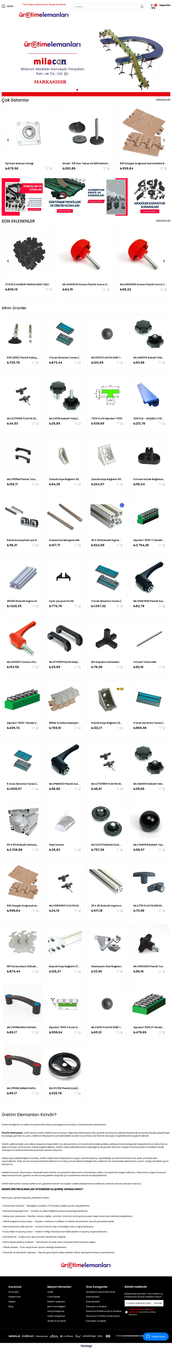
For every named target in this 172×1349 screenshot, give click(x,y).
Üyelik (50, 1292)
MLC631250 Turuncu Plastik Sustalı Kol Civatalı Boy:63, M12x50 (23, 662)
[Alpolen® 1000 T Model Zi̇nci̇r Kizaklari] (23, 699)
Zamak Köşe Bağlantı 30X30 (65, 479)
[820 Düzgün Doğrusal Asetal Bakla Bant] (143, 132)
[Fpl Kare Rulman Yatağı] (28, 132)
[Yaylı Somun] (65, 821)
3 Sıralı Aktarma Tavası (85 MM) (65, 357)
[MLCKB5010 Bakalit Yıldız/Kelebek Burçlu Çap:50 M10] (149, 334)
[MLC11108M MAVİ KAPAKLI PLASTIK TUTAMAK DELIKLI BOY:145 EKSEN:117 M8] (23, 1004)
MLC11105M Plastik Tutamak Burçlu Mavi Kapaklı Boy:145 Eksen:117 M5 (23, 479)
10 (97, 90)
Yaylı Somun (56, 844)
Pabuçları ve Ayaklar (96, 1306)
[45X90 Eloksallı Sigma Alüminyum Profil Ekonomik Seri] (23, 577)
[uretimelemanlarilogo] (86, 1265)
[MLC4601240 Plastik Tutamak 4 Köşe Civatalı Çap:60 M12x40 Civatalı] (149, 943)
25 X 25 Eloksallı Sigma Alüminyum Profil (107, 905)
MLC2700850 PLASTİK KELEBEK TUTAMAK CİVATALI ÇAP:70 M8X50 (107, 784)
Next (165, 61)
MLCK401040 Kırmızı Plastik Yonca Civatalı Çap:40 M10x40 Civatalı (85, 284)
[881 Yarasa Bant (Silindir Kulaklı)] (23, 943)
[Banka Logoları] (60, 1336)
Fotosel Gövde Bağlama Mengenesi (149, 479)
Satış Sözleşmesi (56, 1311)
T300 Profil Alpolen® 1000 (106, 418)
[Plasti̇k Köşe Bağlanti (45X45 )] (107, 699)
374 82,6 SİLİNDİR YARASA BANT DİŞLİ (27, 284)
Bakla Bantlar (93, 1301)
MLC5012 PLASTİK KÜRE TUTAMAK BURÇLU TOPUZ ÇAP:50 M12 (107, 357)
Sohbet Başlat (158, 1336)
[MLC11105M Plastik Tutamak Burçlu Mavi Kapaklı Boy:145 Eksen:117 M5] (23, 456)
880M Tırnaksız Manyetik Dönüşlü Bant (65, 723)
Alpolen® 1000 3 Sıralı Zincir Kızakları (65, 1027)
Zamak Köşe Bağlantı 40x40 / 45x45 (107, 479)
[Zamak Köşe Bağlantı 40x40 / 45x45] (107, 456)
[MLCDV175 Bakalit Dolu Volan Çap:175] (107, 821)
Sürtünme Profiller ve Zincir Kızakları (103, 1311)
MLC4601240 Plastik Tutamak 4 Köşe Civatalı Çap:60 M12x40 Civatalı (149, 966)
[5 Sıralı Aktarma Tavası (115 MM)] (23, 760)
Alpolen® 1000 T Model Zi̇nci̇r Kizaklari (23, 723)
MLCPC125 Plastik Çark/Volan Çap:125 (65, 1088)
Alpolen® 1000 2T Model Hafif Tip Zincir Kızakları (149, 1027)
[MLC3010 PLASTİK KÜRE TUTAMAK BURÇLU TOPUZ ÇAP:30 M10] (107, 1004)
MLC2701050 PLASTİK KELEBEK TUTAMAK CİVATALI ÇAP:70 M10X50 (23, 418)
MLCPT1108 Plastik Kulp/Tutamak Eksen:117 (65, 662)
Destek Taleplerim (56, 1301)
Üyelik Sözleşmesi (56, 1316)
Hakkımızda (15, 1296)
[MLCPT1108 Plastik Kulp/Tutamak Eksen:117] (65, 638)
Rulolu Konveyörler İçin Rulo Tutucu (23, 540)
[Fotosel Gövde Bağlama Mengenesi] (149, 456)
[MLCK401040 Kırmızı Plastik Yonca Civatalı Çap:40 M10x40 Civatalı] (86, 253)
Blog (11, 1306)
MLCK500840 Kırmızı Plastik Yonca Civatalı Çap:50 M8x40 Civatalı (143, 284)
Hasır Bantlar (92, 1296)
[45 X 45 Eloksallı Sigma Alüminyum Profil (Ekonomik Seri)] (107, 517)
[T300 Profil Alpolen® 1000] (107, 395)
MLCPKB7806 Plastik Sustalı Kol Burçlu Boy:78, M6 (149, 601)
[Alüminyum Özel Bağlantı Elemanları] (107, 943)
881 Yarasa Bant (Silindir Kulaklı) (23, 966)
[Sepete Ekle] (50, 168)
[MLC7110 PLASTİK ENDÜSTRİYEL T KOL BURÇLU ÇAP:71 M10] (149, 882)
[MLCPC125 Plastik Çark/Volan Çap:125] (65, 1065)
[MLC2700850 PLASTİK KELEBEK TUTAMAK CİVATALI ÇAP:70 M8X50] (107, 760)
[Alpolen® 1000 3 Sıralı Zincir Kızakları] (65, 1004)
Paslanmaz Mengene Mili (64, 540)
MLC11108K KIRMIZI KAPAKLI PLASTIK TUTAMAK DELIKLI (23, 1088)
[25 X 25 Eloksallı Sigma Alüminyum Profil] (107, 882)
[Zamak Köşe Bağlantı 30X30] (65, 456)
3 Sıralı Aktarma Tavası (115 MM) (107, 601)
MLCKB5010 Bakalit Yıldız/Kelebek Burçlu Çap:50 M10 (149, 357)
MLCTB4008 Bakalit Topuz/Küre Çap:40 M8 (149, 844)
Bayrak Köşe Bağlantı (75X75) (65, 966)
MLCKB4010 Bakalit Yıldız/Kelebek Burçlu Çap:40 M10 (149, 784)
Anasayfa (14, 1292)
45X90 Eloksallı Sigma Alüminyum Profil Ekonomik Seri (23, 601)
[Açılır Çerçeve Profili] (65, 577)
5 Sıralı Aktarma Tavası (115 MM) (23, 784)
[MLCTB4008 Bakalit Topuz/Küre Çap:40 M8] (149, 821)
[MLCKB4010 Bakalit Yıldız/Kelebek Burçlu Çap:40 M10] (149, 760)
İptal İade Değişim (56, 1306)
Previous (7, 61)
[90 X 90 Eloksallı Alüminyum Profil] (23, 821)
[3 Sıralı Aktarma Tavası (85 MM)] (65, 334)
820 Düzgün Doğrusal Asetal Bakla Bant (143, 163)
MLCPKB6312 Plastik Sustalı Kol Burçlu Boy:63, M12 (65, 784)
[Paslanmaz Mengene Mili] (65, 517)
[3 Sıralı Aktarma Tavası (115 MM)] (107, 577)
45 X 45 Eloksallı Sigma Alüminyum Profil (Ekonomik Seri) (107, 540)
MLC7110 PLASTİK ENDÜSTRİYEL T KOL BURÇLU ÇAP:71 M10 (149, 905)
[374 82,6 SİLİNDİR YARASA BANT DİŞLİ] (28, 253)
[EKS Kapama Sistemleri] (107, 638)
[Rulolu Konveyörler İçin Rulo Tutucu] (23, 517)
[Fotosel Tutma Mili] (149, 638)
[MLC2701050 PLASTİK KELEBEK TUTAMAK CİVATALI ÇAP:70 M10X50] (23, 395)
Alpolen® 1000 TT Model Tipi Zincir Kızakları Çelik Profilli (149, 540)
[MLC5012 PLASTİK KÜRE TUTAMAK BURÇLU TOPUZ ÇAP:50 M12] (107, 334)
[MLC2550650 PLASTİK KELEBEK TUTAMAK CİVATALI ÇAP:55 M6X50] (65, 882)
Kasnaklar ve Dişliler (96, 1321)
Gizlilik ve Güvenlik (56, 1321)
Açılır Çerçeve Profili (61, 601)
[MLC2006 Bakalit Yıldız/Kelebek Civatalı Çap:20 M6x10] (65, 395)
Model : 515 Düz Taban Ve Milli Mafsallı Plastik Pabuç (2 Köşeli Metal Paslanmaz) (85, 163)
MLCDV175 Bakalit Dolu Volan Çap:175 (107, 844)
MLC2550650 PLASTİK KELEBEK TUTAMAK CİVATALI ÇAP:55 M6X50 (65, 905)
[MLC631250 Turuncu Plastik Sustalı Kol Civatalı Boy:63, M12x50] (23, 638)
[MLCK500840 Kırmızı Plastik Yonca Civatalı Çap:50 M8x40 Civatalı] (143, 253)
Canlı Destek (53, 1296)
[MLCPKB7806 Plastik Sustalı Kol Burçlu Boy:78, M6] (149, 577)
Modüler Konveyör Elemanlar (100, 1292)
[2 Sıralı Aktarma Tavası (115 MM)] (149, 699)
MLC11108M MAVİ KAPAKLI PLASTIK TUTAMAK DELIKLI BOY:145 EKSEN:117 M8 (23, 1027)
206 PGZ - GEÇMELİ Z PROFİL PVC (149, 418)
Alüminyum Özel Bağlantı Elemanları (107, 966)
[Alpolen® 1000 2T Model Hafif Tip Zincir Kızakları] (149, 1004)
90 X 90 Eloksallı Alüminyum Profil (23, 844)
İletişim (12, 1301)
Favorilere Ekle (47, 168)
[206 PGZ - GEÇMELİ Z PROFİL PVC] (149, 395)
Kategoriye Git (163, 99)
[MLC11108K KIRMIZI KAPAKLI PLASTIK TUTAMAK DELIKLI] (23, 1065)
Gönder (158, 1303)
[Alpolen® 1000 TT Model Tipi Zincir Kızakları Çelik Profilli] (149, 517)
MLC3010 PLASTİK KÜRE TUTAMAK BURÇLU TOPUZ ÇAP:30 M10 (107, 1027)
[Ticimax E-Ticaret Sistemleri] (86, 1346)
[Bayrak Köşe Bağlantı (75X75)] (65, 943)
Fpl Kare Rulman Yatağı (19, 163)
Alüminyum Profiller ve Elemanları (103, 1316)
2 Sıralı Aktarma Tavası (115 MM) (149, 723)
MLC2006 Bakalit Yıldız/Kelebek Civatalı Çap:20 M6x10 (65, 418)
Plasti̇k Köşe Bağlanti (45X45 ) (107, 723)
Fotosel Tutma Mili (144, 662)
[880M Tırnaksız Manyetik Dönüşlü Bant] (65, 699)
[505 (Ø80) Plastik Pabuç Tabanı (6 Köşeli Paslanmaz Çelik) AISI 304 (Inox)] (23, 334)
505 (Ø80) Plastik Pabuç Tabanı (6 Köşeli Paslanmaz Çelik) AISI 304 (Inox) (23, 357)
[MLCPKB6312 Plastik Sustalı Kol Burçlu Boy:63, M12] (65, 760)
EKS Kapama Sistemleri (105, 662)
